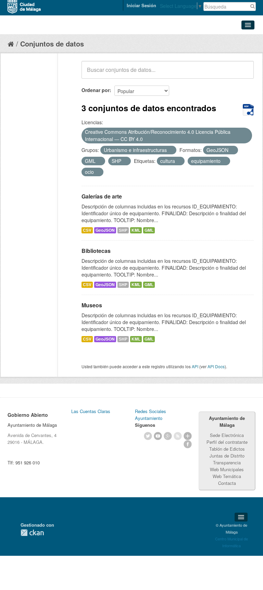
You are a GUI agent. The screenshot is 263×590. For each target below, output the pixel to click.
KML (136, 230)
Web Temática (227, 476)
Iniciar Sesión (141, 5)
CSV (87, 230)
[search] (244, 73)
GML (149, 230)
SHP (123, 230)
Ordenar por (96, 90)
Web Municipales (227, 469)
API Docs (216, 366)
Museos (92, 305)
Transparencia (227, 462)
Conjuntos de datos (52, 44)
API (195, 366)
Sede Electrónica (227, 435)
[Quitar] (146, 139)
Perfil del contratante (227, 442)
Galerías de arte (102, 196)
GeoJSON (105, 230)
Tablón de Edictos (227, 449)
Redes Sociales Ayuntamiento (150, 414)
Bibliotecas (96, 251)
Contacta (227, 483)
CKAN (32, 532)
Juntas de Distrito (227, 455)
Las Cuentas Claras (90, 411)
